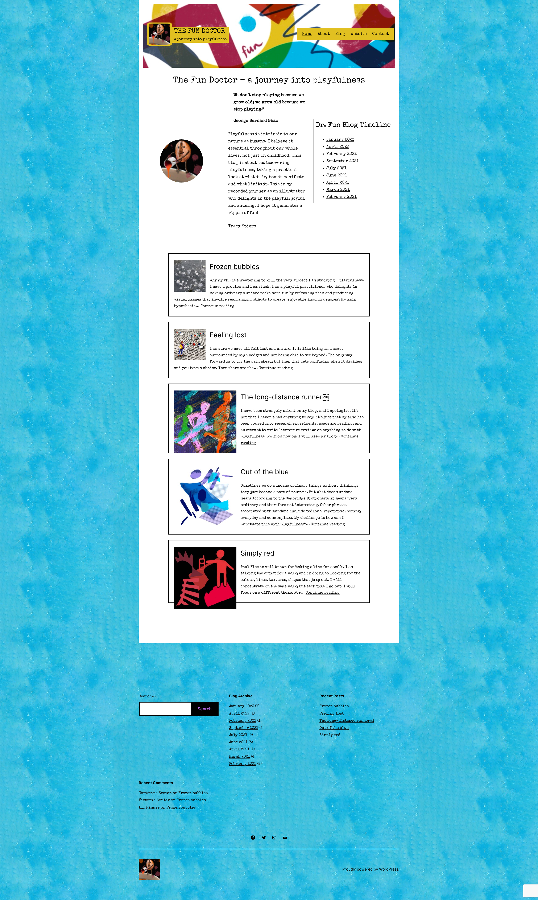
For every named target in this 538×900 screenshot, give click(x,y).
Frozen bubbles (234, 266)
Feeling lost (228, 335)
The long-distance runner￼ (285, 397)
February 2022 (341, 154)
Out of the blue (265, 472)
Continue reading (217, 306)
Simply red (257, 553)
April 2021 (337, 183)
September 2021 (342, 161)
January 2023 (340, 140)
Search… (147, 696)
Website (359, 34)
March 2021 (338, 190)
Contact (380, 34)
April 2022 (337, 147)
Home (307, 34)
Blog (340, 34)
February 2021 (341, 197)
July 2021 (336, 168)
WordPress (388, 869)
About (324, 34)
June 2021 (336, 175)
